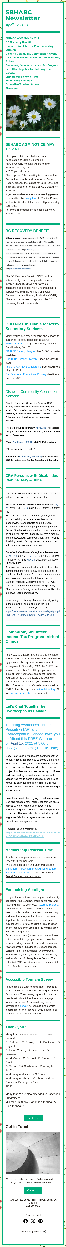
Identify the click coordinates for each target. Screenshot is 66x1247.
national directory (45, 689)
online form (12, 868)
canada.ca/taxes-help (20, 693)
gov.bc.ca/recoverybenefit (19, 269)
